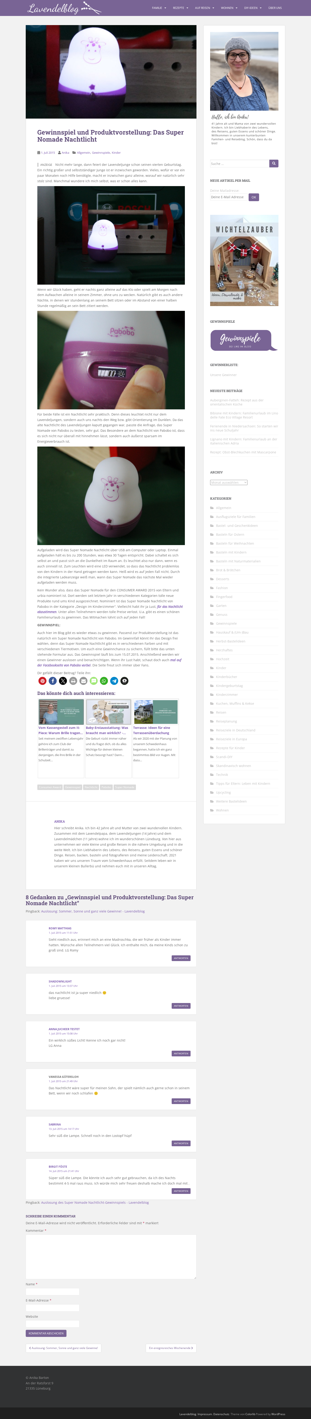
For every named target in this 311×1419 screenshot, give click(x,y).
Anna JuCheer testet (64, 1029)
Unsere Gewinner (223, 375)
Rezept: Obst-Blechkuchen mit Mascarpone (243, 452)
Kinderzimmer (227, 694)
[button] (42, 681)
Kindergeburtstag (229, 686)
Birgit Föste (58, 1167)
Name (32, 1284)
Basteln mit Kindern (231, 552)
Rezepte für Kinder (230, 748)
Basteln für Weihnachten (235, 543)
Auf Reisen (202, 8)
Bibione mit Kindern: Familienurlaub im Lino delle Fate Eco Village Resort (244, 415)
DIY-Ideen (250, 8)
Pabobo (106, 787)
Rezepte (178, 8)
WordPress (278, 1414)
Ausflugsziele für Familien (235, 517)
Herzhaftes (224, 650)
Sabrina (55, 1124)
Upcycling (223, 792)
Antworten (181, 958)
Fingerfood (224, 597)
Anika (65, 153)
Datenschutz (221, 1414)
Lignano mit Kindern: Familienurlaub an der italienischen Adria (243, 441)
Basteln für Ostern (230, 534)
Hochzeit (222, 659)
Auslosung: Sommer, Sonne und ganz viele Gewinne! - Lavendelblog (93, 911)
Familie (157, 8)
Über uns (275, 8)
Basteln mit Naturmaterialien (238, 561)
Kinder (116, 153)
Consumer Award (50, 787)
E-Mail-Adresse (38, 1300)
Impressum (205, 1414)
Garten (221, 605)
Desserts (222, 579)
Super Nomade (124, 787)
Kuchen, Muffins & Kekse (235, 703)
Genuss (221, 614)
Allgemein (83, 153)
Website (32, 1316)
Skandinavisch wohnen (233, 766)
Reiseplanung (226, 721)
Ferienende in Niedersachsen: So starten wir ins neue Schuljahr (244, 428)
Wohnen (227, 8)
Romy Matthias (60, 928)
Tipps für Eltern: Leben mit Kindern (243, 783)
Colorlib (250, 1414)
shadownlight (60, 981)
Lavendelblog (187, 1414)
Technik (222, 774)
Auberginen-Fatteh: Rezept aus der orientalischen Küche (237, 402)
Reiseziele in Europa (231, 739)
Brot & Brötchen (228, 570)
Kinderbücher (226, 677)
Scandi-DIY (224, 757)
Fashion (222, 588)
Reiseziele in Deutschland (235, 730)
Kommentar (36, 1230)
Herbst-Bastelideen (230, 641)
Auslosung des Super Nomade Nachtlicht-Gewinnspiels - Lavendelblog (95, 1202)
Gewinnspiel (73, 787)
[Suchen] (273, 163)
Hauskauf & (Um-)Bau (232, 632)
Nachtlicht (91, 787)
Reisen (221, 712)
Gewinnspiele (101, 153)
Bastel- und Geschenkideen (237, 525)
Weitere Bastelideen (231, 801)
